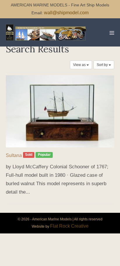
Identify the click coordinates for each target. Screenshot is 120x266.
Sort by (103, 65)
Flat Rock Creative (69, 226)
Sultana (14, 155)
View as (80, 65)
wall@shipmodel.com (66, 12)
